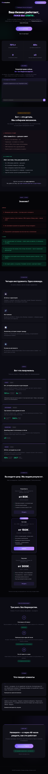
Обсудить (24, 512)
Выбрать (24, 548)
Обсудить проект (40, 2)
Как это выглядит (24, 33)
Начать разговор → (24, 28)
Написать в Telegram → (24, 746)
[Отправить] (44, 100)
